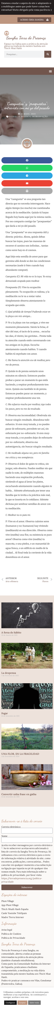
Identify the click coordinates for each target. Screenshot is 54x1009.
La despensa (8, 672)
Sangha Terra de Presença (26, 37)
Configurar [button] (10, 1002)
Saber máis (34, 1002)
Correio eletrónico (10, 827)
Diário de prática (20, 116)
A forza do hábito (11, 632)
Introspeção (40, 116)
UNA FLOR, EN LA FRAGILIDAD (20, 753)
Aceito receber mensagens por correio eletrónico (26, 845)
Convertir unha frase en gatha (18, 794)
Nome (4, 836)
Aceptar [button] (22, 1002)
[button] (50, 71)
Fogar (4, 713)
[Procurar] (47, 54)
